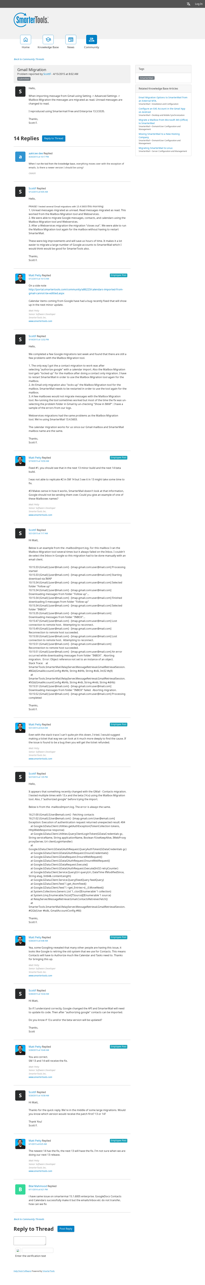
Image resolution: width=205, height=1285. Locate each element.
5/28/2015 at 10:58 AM (39, 1096)
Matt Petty (35, 275)
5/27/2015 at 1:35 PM (38, 777)
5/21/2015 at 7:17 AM (38, 533)
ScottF (47, 74)
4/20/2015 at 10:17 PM (39, 157)
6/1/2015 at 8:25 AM (38, 1144)
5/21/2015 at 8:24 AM (38, 728)
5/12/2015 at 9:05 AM (38, 192)
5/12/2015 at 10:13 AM (39, 279)
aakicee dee (36, 153)
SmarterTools (49, 1271)
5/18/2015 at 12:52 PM (39, 340)
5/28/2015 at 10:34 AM (39, 994)
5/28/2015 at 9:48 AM (38, 941)
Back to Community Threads (29, 59)
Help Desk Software (22, 1271)
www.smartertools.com (40, 321)
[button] (188, 4)
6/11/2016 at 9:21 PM (38, 1189)
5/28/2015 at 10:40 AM (39, 1050)
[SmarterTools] (31, 19)
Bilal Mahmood (38, 1186)
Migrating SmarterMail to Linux (155, 148)
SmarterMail (146, 78)
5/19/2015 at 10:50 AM (39, 461)
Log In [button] (199, 3)
